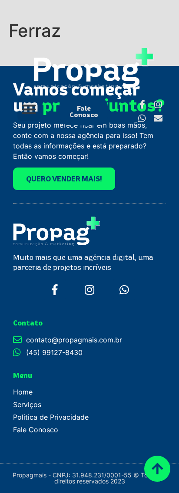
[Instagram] (89, 289)
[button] (28, 109)
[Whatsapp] (142, 118)
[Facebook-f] (55, 289)
